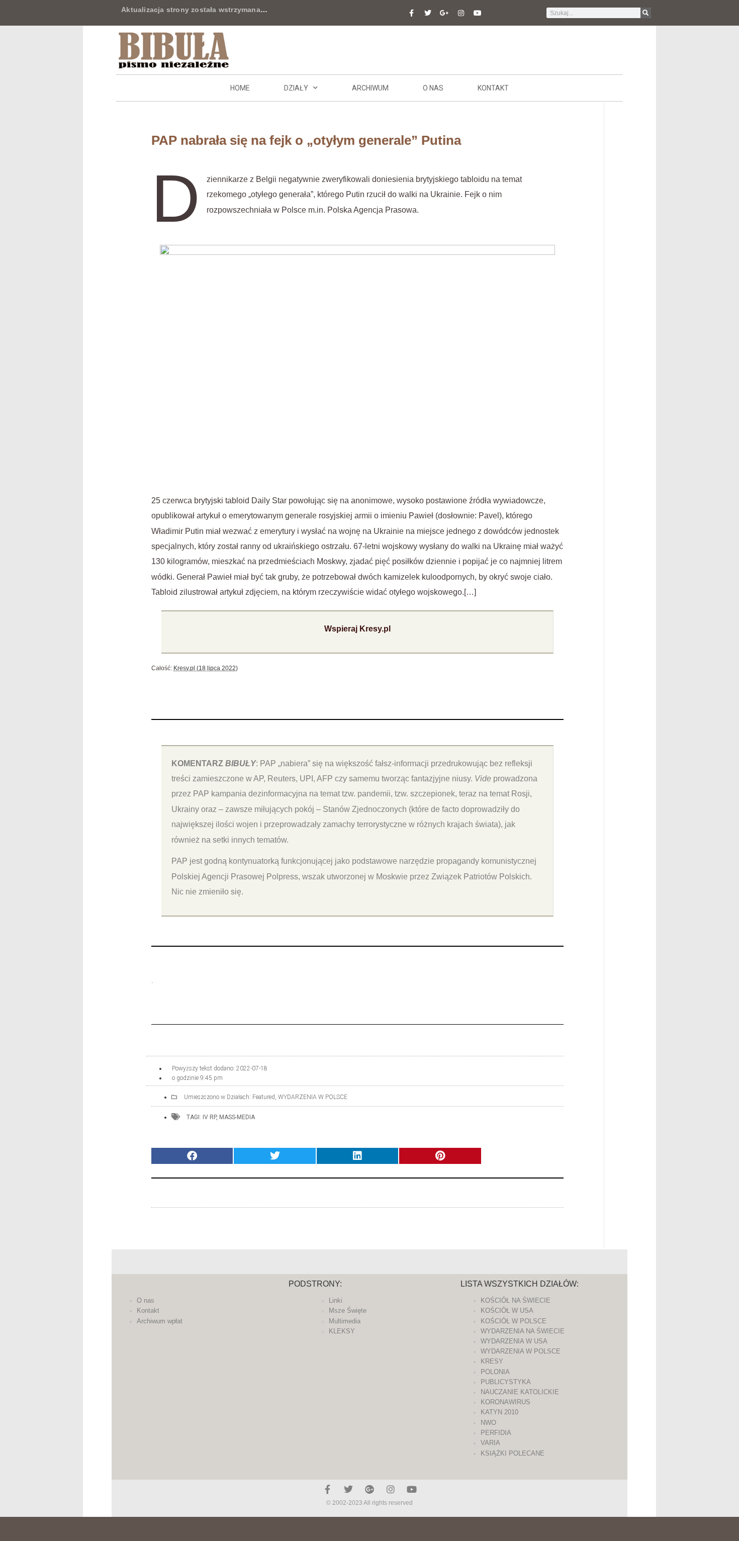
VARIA (490, 1442)
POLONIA (495, 1372)
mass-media (237, 1117)
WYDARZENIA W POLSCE (312, 1097)
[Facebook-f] (411, 13)
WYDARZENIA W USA (514, 1341)
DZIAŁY (296, 88)
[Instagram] (461, 13)
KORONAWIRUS (505, 1402)
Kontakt (493, 88)
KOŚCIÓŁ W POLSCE (513, 1321)
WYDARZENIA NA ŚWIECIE (523, 1331)
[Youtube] (478, 13)
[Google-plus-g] (444, 13)
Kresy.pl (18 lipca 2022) (205, 668)
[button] (192, 1156)
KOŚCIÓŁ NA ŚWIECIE (515, 1300)
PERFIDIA (496, 1432)
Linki (335, 1300)
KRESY (492, 1361)
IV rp (209, 1117)
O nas (433, 88)
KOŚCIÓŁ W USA (507, 1310)
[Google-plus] (369, 1489)
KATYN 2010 (499, 1412)
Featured (263, 1097)
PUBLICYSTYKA (506, 1382)
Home (240, 88)
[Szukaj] (645, 13)
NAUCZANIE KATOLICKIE (520, 1392)
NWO (488, 1422)
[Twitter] (428, 13)
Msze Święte (347, 1310)
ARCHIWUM (370, 88)
